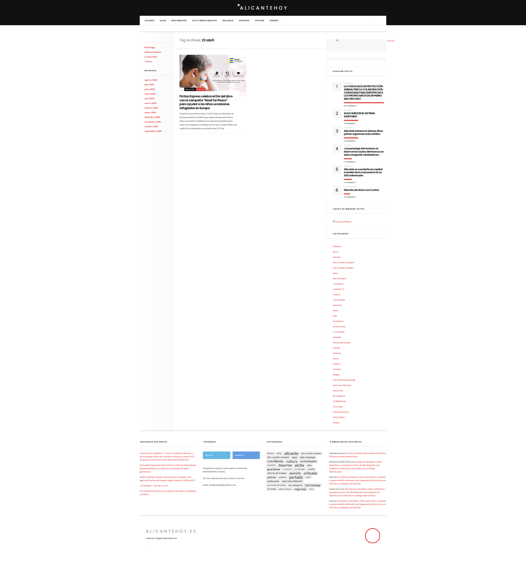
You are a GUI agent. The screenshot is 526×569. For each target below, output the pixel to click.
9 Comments (350, 123)
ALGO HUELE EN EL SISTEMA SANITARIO (359, 115)
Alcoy (335, 251)
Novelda (337, 337)
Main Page (150, 47)
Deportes (244, 20)
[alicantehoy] (263, 8)
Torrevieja (337, 406)
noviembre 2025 (153, 121)
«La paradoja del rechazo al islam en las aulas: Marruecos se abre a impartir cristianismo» (364, 151)
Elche (163, 20)
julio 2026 (149, 84)
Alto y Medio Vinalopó (204, 20)
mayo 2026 (150, 93)
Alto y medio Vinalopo (343, 267)
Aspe (335, 273)
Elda (335, 315)
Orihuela (337, 353)
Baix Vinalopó (179, 20)
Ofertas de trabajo (341, 342)
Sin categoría (339, 396)
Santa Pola (338, 390)
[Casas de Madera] (359, 221)
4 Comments (350, 197)
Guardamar (338, 321)
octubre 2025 (151, 126)
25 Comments (350, 106)
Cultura (259, 20)
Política (336, 363)
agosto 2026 (151, 79)
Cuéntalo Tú (338, 289)
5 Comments (350, 162)
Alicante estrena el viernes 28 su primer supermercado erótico (363, 133)
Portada (348, 83)
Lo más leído (151, 56)
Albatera (337, 246)
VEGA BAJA (228, 20)
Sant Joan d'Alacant (342, 385)
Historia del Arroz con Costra (361, 190)
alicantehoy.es (171, 531)
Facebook (239, 455)
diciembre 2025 (152, 117)
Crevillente (338, 283)
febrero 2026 (151, 107)
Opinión (274, 20)
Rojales (336, 374)
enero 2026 (150, 112)
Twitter (208, 455)
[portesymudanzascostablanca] (389, 45)
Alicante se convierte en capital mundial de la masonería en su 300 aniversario (363, 172)
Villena (336, 422)
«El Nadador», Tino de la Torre (154, 485)
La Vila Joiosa (339, 326)
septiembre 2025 (153, 131)
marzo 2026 (150, 103)
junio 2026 (150, 89)
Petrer (336, 358)
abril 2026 (150, 98)
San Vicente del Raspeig (344, 380)
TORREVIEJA (339, 401)
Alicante (149, 20)
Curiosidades (350, 187)
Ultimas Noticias (153, 52)
